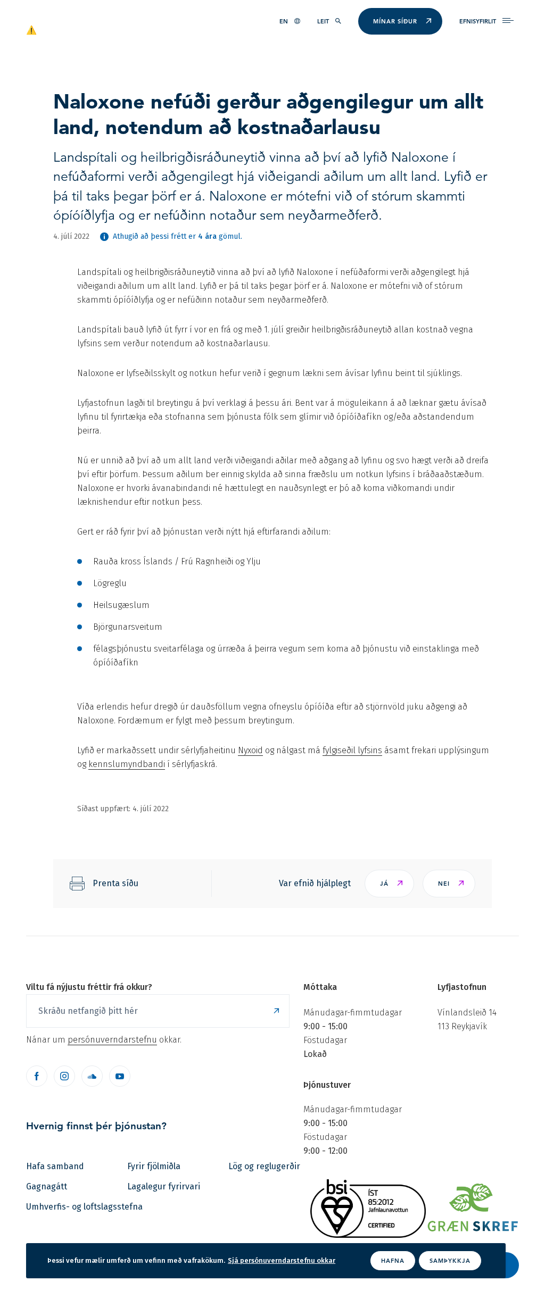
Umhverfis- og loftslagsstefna (84, 1207)
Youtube (119, 1076)
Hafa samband (55, 1166)
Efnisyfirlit (477, 21)
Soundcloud (92, 1076)
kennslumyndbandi (126, 764)
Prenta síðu (115, 883)
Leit (323, 21)
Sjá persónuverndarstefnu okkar (281, 1260)
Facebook (36, 1076)
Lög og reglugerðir (264, 1166)
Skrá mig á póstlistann (276, 1011)
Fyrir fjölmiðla (153, 1166)
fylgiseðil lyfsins (352, 750)
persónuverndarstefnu (112, 1040)
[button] (389, 883)
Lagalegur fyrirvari (163, 1186)
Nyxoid (250, 750)
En (283, 21)
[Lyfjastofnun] (77, 29)
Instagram (64, 1076)
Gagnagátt (46, 1186)
